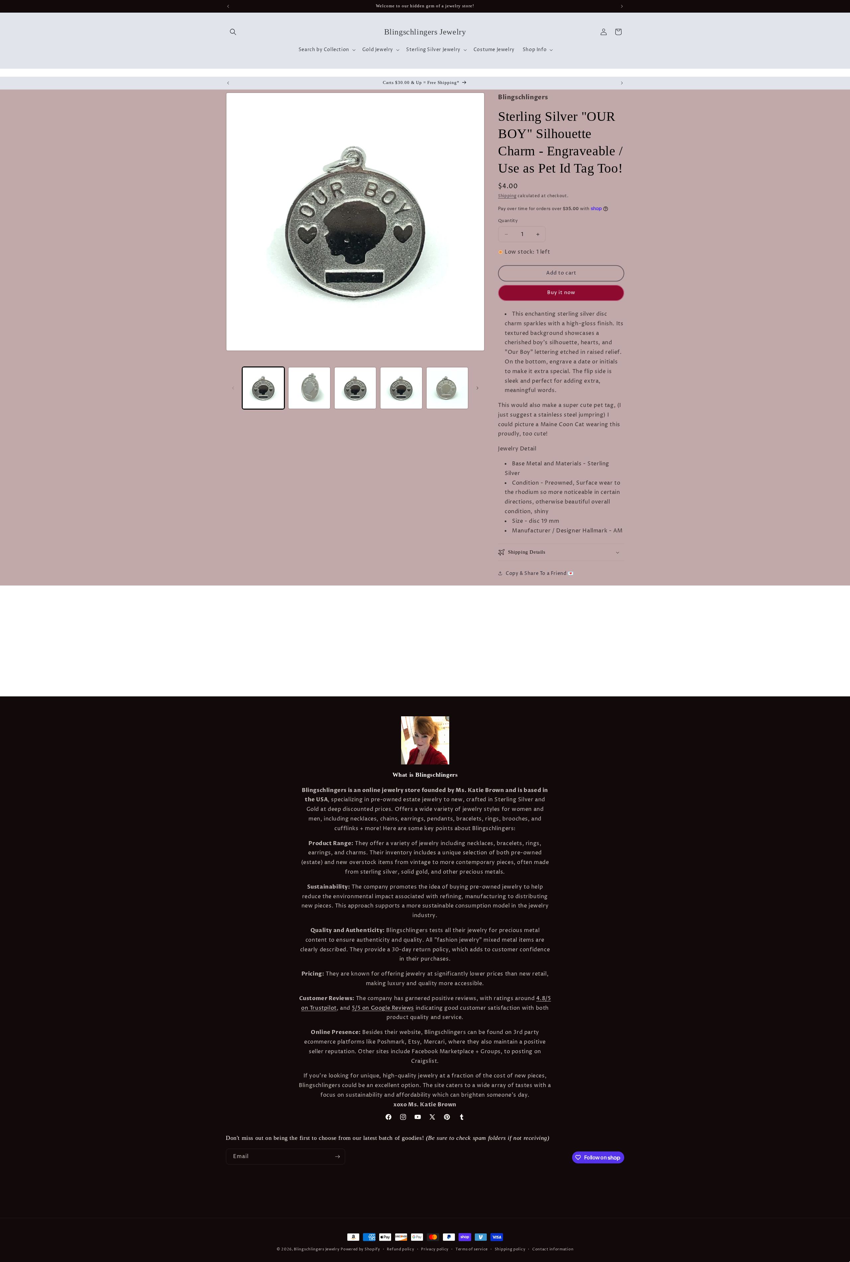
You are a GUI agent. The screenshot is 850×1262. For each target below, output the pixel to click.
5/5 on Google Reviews (383, 1008)
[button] (233, 32)
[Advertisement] (104, 602)
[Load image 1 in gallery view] (263, 388)
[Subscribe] (337, 1156)
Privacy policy (435, 1249)
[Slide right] (477, 388)
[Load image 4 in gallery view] (401, 388)
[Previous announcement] (228, 6)
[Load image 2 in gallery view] (309, 388)
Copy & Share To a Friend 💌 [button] (540, 573)
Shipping (507, 196)
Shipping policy (510, 1249)
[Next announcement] (622, 6)
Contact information (552, 1249)
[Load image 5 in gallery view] (447, 388)
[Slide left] (233, 388)
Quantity (508, 221)
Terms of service (472, 1249)
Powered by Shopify (360, 1249)
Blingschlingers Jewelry (316, 1249)
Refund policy (400, 1249)
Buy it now (561, 292)
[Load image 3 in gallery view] (355, 388)
